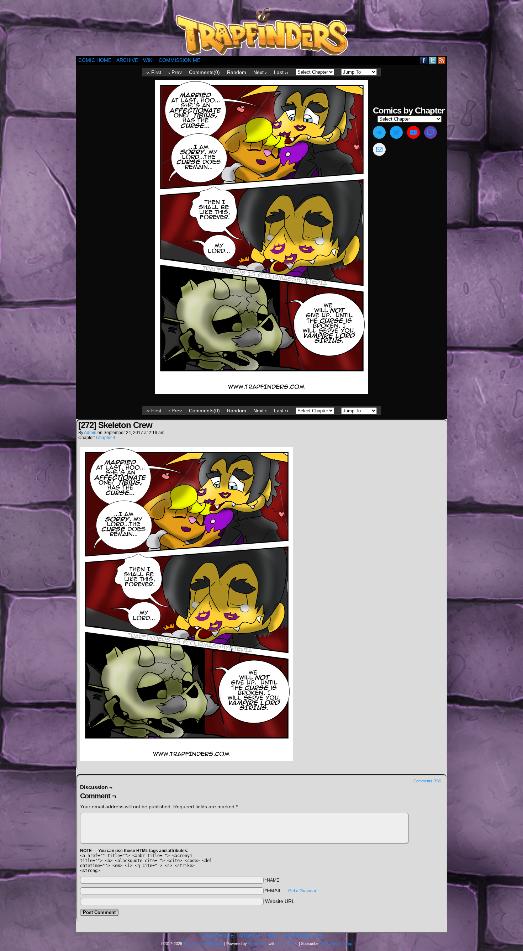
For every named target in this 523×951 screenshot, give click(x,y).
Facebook (423, 60)
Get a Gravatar (302, 890)
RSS (441, 60)
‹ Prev (175, 72)
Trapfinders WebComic (203, 943)
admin (90, 432)
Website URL (280, 901)
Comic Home (94, 60)
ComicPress (287, 943)
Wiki (148, 60)
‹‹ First (153, 72)
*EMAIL (290, 890)
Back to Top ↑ (343, 943)
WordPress (258, 943)
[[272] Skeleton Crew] (261, 392)
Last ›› (281, 72)
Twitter (432, 60)
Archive (127, 60)
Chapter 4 (105, 437)
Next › (260, 72)
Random (236, 72)
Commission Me (179, 60)
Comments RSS (427, 781)
